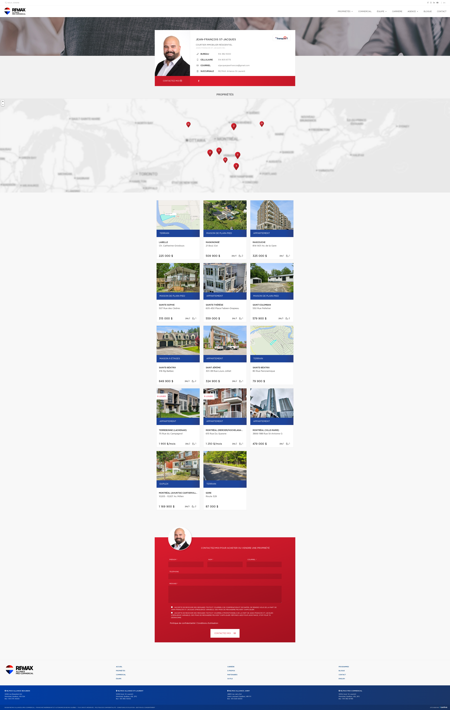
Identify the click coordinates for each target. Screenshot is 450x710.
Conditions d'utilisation (207, 623)
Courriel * (252, 559)
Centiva (443, 707)
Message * (173, 583)
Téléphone (174, 571)
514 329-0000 (236, 699)
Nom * (210, 559)
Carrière (397, 11)
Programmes (344, 666)
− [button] (3, 104)
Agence (412, 11)
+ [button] (3, 101)
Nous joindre (13, 3)
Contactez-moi (171, 81)
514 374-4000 (13, 699)
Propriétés (344, 11)
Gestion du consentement (145, 707)
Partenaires (232, 674)
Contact (441, 11)
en (444, 3)
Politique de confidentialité (182, 623)
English (342, 678)
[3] (236, 170)
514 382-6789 (347, 699)
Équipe (380, 11)
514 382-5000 (224, 54)
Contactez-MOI (222, 633)
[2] (210, 156)
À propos (231, 670)
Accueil (119, 666)
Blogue (428, 11)
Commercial (365, 11)
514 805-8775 (224, 60)
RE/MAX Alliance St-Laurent (231, 71)
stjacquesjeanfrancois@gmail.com (234, 65)
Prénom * (173, 559)
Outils (230, 678)
